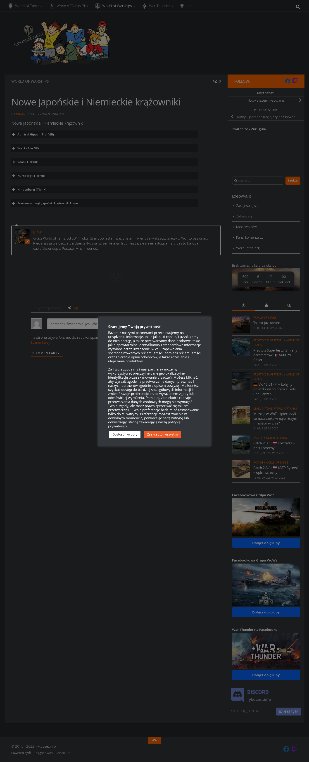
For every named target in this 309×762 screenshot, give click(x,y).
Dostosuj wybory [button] (124, 434)
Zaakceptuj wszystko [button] (162, 434)
